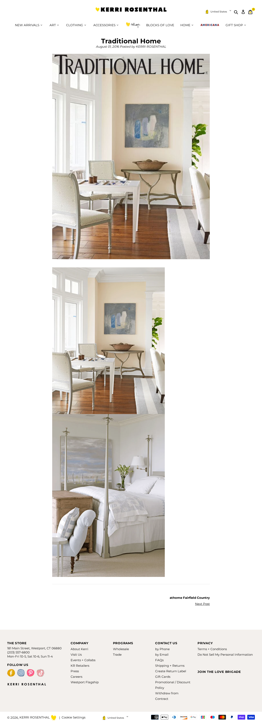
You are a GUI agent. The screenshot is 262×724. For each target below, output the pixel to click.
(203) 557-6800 (18, 652)
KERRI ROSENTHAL (131, 12)
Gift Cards (162, 677)
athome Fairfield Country (190, 598)
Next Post (202, 604)
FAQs (159, 660)
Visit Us (76, 654)
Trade (117, 654)
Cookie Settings (73, 717)
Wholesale (121, 649)
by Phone (162, 649)
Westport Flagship (85, 682)
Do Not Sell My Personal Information (225, 654)
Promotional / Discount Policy (172, 685)
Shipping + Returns (169, 666)
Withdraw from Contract (166, 696)
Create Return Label (170, 671)
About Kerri (79, 649)
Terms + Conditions (212, 649)
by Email (161, 654)
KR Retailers (80, 666)
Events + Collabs (83, 660)
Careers (76, 677)
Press (75, 671)
